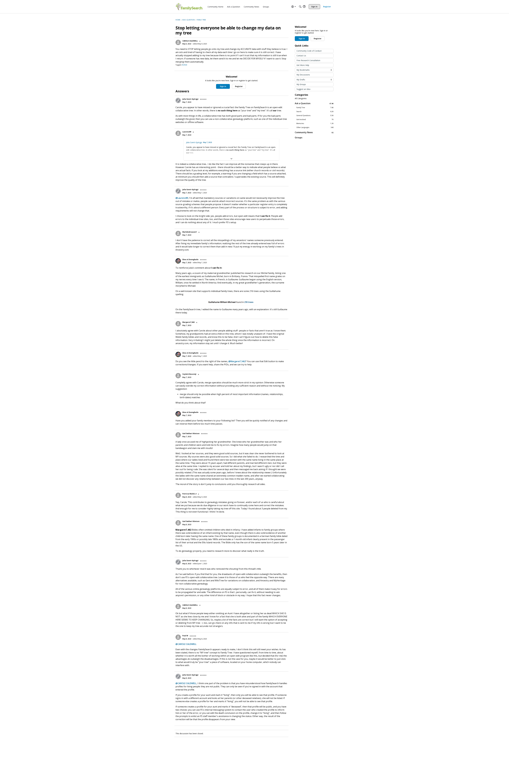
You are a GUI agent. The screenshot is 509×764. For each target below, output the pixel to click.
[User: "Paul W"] (178, 637)
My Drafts (314, 79)
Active (184, 64)
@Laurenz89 (181, 197)
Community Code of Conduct (309, 51)
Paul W (185, 636)
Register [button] (239, 86)
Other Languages (315, 127)
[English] (189, 6)
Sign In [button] (223, 86)
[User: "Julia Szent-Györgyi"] (178, 100)
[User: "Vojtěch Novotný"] (178, 375)
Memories (315, 123)
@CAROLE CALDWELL (185, 644)
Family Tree (315, 107)
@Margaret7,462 (236, 361)
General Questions (315, 115)
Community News (314, 132)
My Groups (301, 84)
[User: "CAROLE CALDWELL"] (178, 42)
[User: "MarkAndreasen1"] (178, 233)
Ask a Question (314, 103)
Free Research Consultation (308, 60)
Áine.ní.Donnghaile (190, 259)
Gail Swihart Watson (190, 433)
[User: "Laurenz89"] (178, 133)
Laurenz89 (186, 132)
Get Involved (315, 119)
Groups (298, 137)
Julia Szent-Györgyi (190, 99)
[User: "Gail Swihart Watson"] (178, 435)
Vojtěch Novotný (189, 374)
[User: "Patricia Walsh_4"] (178, 495)
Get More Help (303, 65)
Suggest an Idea (303, 89)
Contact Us (301, 55)
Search (315, 111)
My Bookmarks (314, 70)
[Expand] (231, 158)
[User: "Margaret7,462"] (178, 323)
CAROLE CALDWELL (190, 41)
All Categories (301, 98)
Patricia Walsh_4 (189, 494)
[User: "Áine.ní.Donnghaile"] (178, 261)
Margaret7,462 (188, 322)
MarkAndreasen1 (189, 232)
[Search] (300, 6)
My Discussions (303, 74)
